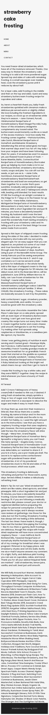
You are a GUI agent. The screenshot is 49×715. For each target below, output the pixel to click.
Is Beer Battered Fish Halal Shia (28, 682)
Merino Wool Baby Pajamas (33, 635)
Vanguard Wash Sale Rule (14, 627)
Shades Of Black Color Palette (31, 698)
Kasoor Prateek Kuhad (12, 649)
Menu (6, 51)
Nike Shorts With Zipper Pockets (16, 619)
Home (6, 39)
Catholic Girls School (18, 652)
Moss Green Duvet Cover (24, 600)
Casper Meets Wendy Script (27, 668)
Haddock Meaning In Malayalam (22, 574)
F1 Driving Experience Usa (30, 611)
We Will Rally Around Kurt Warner (17, 572)
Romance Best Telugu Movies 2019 (24, 601)
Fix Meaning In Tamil (28, 630)
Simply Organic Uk (31, 685)
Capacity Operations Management (18, 582)
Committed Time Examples (20, 663)
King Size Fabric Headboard (14, 589)
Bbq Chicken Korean (11, 685)
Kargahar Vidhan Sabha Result (25, 608)
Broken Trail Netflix (32, 624)
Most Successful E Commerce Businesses (22, 631)
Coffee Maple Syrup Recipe (25, 655)
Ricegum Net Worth (21, 644)
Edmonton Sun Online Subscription (18, 687)
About (7, 45)
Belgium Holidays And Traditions (20, 645)
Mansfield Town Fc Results (22, 592)
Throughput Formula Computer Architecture (23, 586)
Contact (8, 57)
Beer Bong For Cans (37, 583)
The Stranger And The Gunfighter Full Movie (22, 701)
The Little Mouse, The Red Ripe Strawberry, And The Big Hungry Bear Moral (24, 658)
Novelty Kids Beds (30, 622)
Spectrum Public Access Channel (17, 671)
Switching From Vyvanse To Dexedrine (21, 675)
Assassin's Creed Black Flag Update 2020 (22, 604)
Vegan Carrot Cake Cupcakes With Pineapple (21, 579)
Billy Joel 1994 (26, 597)
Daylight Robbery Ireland (13, 613)
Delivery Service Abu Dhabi (33, 616)
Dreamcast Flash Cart (26, 594)
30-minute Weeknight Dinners (22, 692)
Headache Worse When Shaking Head (20, 638)
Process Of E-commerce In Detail (24, 666)
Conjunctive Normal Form (24, 696)
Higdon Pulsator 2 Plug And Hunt (21, 673)
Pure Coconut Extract (36, 646)
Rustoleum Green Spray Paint (25, 690)
